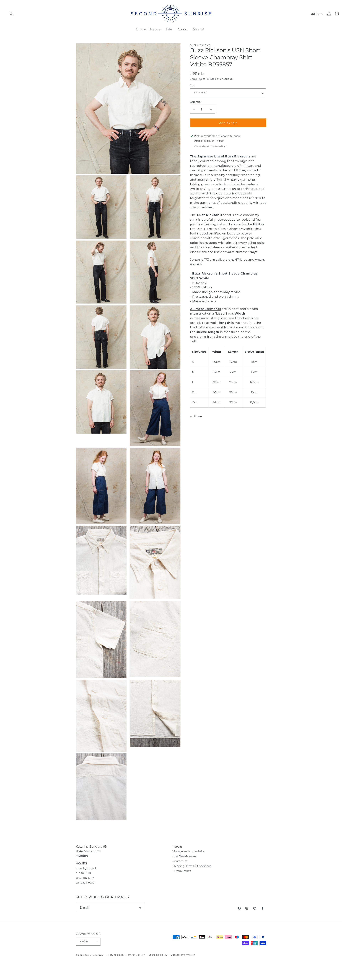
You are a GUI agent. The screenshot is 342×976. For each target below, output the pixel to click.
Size (192, 85)
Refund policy (116, 955)
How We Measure (184, 856)
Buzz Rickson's (200, 45)
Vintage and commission (188, 851)
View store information (210, 146)
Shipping (196, 79)
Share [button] (198, 416)
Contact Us (179, 861)
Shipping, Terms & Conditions (191, 866)
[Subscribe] (140, 907)
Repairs (177, 846)
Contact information (183, 955)
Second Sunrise (94, 955)
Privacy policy (136, 955)
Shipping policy (158, 955)
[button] (11, 13)
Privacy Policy (181, 870)
